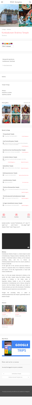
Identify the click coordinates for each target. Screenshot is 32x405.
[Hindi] (5, 43)
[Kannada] (7, 43)
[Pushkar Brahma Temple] (8, 308)
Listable (21, 391)
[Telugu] (11, 43)
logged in (10, 367)
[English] (3, 43)
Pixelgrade (27, 391)
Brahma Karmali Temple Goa (15, 377)
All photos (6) (27, 102)
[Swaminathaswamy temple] (21, 308)
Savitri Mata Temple (7, 325)
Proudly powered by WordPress (9, 391)
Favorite (16, 217)
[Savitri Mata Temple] (8, 321)
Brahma (9, 29)
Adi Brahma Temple (16, 373)
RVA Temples (16, 2)
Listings (4, 29)
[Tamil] (9, 43)
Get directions (8, 65)
